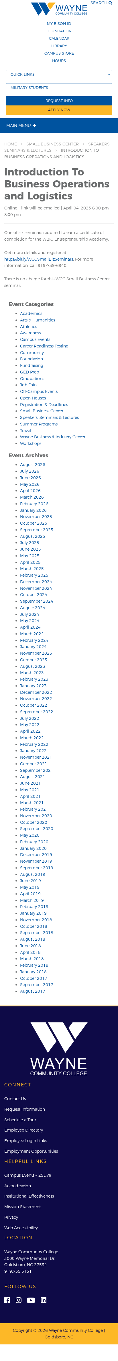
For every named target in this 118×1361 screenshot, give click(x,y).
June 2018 (30, 945)
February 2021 (34, 809)
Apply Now (59, 110)
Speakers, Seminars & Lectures (49, 417)
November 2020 (36, 815)
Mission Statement (22, 1206)
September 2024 (36, 601)
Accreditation (17, 1185)
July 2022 (29, 718)
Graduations (32, 378)
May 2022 (30, 724)
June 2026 (30, 477)
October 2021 (33, 763)
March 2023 (32, 672)
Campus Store (59, 53)
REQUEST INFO (59, 101)
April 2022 (30, 731)
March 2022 (32, 737)
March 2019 (32, 900)
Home (10, 144)
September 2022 (36, 711)
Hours (59, 60)
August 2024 (32, 607)
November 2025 (36, 516)
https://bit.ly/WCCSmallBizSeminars (38, 259)
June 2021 (30, 783)
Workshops (30, 443)
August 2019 (32, 874)
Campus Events (35, 339)
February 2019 (34, 906)
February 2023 (34, 679)
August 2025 (32, 536)
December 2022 (36, 692)
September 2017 (36, 984)
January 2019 (33, 913)
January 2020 (33, 848)
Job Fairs (28, 384)
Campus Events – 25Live (27, 1175)
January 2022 (33, 750)
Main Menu (18, 125)
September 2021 (36, 770)
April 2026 (30, 490)
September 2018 (36, 932)
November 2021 (36, 757)
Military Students (29, 87)
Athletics (28, 326)
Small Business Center (52, 144)
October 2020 (33, 822)
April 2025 (30, 562)
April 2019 (30, 893)
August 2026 (32, 464)
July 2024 (29, 614)
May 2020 (30, 835)
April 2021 (30, 796)
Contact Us (15, 1098)
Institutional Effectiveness (29, 1196)
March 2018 (32, 958)
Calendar (59, 38)
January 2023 (33, 685)
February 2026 (34, 503)
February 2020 (34, 841)
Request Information (24, 1109)
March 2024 (32, 633)
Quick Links (23, 74)
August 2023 (32, 666)
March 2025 (32, 568)
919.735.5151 (18, 1271)
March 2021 (32, 802)
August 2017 (32, 991)
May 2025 (30, 555)
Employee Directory (23, 1130)
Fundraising (31, 365)
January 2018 (33, 971)
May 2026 (30, 484)
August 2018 (32, 939)
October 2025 (33, 523)
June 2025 (30, 549)
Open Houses (33, 398)
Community (32, 352)
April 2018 (30, 952)
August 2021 (32, 776)
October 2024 (33, 594)
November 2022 (36, 698)
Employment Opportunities (31, 1151)
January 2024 (33, 646)
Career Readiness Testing (44, 346)
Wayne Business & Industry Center (52, 436)
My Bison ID (59, 23)
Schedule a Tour (20, 1119)
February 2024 (34, 640)
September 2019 (36, 867)
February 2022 (34, 744)
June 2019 (30, 880)
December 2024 (36, 581)
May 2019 (30, 887)
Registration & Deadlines (44, 404)
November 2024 (36, 588)
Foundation (59, 31)
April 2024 (30, 627)
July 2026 (29, 471)
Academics (31, 313)
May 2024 (30, 620)
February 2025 (34, 575)
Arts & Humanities (37, 320)
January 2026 (33, 510)
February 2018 (34, 965)
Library (59, 45)
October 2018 (33, 926)
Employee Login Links (25, 1140)
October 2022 (33, 705)
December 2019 (36, 854)
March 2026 (32, 497)
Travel (25, 430)
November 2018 (36, 919)
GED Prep (29, 372)
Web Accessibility (21, 1227)
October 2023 (33, 659)
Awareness (30, 332)
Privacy (11, 1217)
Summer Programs (39, 424)
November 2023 (36, 653)
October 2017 (33, 978)
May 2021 (30, 789)
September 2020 (36, 828)
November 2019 (36, 861)
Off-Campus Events (39, 391)
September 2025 (36, 529)
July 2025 (29, 542)
